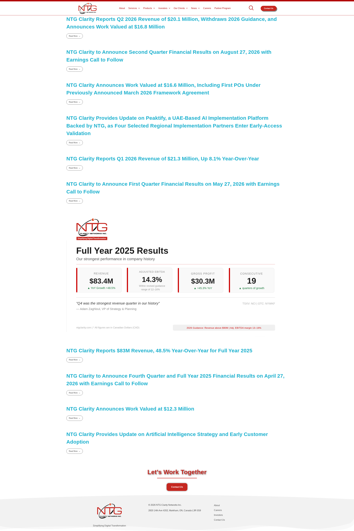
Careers (207, 8)
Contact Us (219, 520)
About (122, 8)
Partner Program (222, 8)
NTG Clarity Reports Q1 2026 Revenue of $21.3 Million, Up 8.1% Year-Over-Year (162, 159)
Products (147, 8)
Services (132, 8)
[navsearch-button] (251, 8)
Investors (162, 8)
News (194, 8)
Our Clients (179, 8)
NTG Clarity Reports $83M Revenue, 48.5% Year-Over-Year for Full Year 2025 (159, 350)
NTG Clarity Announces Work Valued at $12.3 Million (130, 409)
